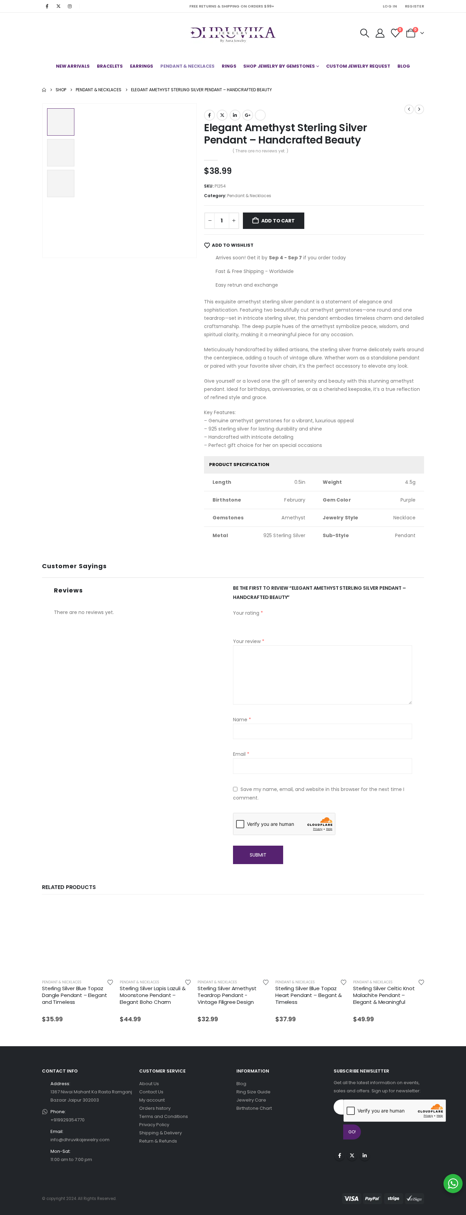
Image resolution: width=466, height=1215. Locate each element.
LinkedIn (235, 115)
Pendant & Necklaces (187, 66)
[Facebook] (47, 6)
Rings (229, 66)
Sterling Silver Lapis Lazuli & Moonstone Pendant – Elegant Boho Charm (153, 995)
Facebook (209, 115)
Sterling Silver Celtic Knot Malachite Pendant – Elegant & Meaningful (384, 995)
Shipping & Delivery (160, 1133)
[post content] (77, 938)
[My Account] (380, 33)
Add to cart (278, 220)
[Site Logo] (233, 33)
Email (260, 115)
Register (414, 6)
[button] (364, 33)
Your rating (248, 613)
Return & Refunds (158, 1141)
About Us (149, 1083)
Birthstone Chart (254, 1108)
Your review (248, 641)
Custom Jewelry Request (358, 66)
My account (152, 1100)
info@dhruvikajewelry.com (80, 1139)
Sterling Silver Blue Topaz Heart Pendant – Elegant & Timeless (308, 995)
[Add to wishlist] (110, 982)
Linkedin (365, 1155)
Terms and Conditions (163, 1116)
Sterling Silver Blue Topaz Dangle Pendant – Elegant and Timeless (74, 995)
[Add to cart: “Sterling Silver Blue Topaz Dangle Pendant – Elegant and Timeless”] (102, 914)
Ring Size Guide (253, 1092)
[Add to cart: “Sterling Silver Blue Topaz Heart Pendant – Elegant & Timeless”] (335, 914)
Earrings (141, 66)
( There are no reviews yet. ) (260, 151)
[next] (419, 109)
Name (242, 719)
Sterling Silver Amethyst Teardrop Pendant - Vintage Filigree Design (227, 995)
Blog (403, 66)
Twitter (222, 115)
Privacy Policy (154, 1124)
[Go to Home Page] (44, 90)
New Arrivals (73, 66)
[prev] (409, 109)
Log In (390, 6)
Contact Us (151, 1092)
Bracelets (110, 66)
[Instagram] (69, 6)
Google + (247, 115)
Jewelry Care (251, 1100)
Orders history (155, 1108)
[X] (58, 6)
